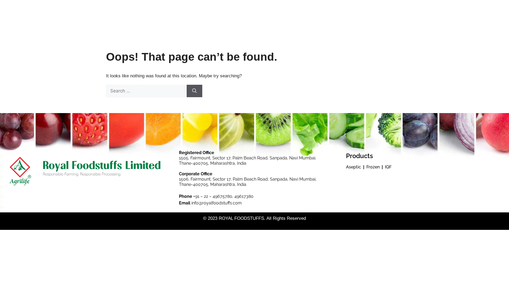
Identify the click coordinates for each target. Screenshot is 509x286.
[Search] (194, 91)
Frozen (373, 166)
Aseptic (353, 166)
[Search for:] (146, 90)
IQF (388, 166)
